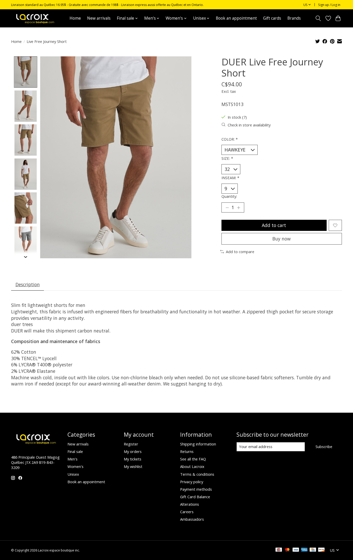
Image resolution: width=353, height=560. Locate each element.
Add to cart (274, 225)
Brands (294, 18)
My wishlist (133, 466)
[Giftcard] (278, 550)
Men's (72, 458)
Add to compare (240, 251)
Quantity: (229, 196)
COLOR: (229, 139)
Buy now (281, 239)
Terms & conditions (197, 474)
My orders (133, 451)
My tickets (132, 458)
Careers (187, 511)
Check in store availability (249, 124)
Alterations (189, 504)
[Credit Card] (313, 550)
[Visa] (296, 550)
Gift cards (272, 18)
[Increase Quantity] (238, 207)
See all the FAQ (193, 458)
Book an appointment (236, 18)
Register (131, 444)
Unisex (73, 474)
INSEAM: (230, 177)
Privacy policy (191, 481)
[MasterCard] (287, 550)
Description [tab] (28, 284)
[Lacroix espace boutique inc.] (34, 18)
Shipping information (198, 444)
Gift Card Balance (195, 496)
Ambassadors (192, 519)
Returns (187, 451)
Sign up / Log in (329, 5)
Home (75, 18)
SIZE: (227, 158)
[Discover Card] (321, 550)
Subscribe (324, 446)
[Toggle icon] (318, 18)
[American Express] (304, 550)
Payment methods (196, 489)
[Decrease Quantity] (227, 207)
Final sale (75, 451)
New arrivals (99, 18)
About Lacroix (192, 466)
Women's (75, 466)
